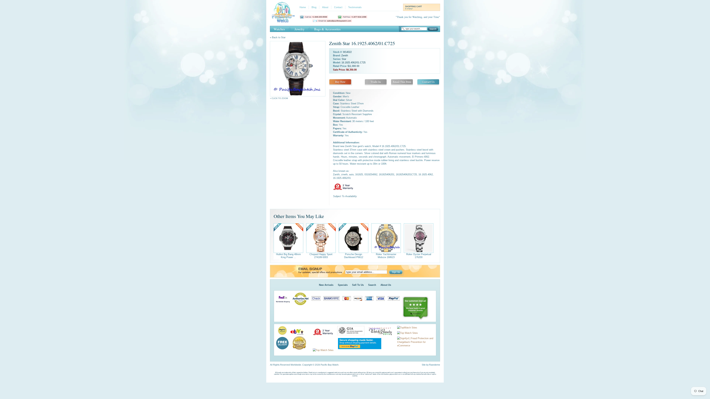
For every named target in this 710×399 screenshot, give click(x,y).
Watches (279, 29)
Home (303, 7)
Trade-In (376, 82)
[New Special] (288, 238)
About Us (386, 285)
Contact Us (428, 82)
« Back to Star (277, 37)
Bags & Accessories (327, 29)
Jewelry (300, 29)
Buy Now (340, 82)
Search (433, 29)
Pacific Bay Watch (283, 12)
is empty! (409, 9)
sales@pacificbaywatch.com (339, 21)
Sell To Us (358, 285)
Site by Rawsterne (431, 365)
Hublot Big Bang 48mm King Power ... (288, 256)
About (325, 7)
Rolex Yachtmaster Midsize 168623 (386, 256)
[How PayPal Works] (357, 350)
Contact (338, 7)
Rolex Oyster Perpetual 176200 (418, 256)
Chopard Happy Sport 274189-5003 (321, 256)
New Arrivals (326, 285)
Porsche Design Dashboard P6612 (353, 256)
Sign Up (396, 272)
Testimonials (355, 7)
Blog (314, 7)
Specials (343, 285)
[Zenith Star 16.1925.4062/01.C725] (297, 68)
